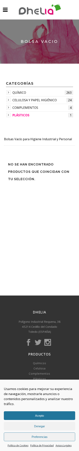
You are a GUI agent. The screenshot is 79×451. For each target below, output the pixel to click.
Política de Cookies (18, 445)
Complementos (25, 108)
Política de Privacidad (42, 445)
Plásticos (20, 115)
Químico (19, 92)
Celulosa (40, 368)
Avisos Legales (64, 445)
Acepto (39, 415)
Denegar (39, 426)
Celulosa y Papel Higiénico (34, 100)
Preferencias (40, 436)
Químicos (39, 363)
